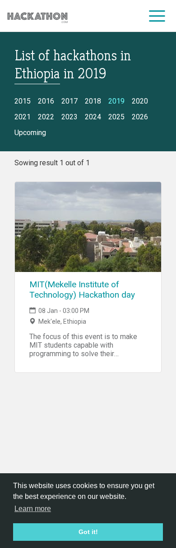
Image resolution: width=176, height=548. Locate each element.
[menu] (157, 16)
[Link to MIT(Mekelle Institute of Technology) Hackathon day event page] (88, 227)
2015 (22, 101)
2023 (69, 117)
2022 (46, 117)
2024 (93, 117)
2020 (140, 101)
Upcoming (30, 132)
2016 (46, 101)
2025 (116, 117)
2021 (22, 117)
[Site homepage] (37, 16)
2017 (69, 101)
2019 (116, 101)
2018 (93, 101)
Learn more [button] (32, 508)
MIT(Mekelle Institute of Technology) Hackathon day (82, 289)
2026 (140, 117)
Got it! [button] (88, 531)
